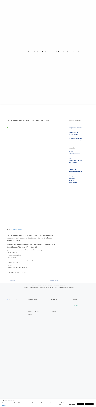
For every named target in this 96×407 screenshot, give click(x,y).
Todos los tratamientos (39, 304)
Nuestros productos (39, 308)
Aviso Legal (53, 311)
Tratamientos (72, 178)
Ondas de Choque (73, 169)
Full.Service (49, 51)
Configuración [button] (72, 404)
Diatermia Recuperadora (74, 153)
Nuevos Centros (19, 229)
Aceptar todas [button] (89, 404)
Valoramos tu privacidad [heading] (8, 400)
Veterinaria (71, 180)
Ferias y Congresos (73, 162)
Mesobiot (44, 51)
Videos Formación (73, 182)
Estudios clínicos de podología (75, 160)
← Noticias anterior (11, 280)
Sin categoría (71, 175)
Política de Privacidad (55, 304)
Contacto (75, 51)
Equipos (70, 158)
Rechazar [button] (80, 404)
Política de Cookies (55, 308)
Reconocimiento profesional (75, 173)
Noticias (69, 51)
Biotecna (60, 51)
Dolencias (71, 155)
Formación (55, 51)
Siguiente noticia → (54, 280)
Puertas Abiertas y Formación (75, 171)
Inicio (29, 304)
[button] (33, 51)
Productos (30, 51)
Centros (64, 51)
